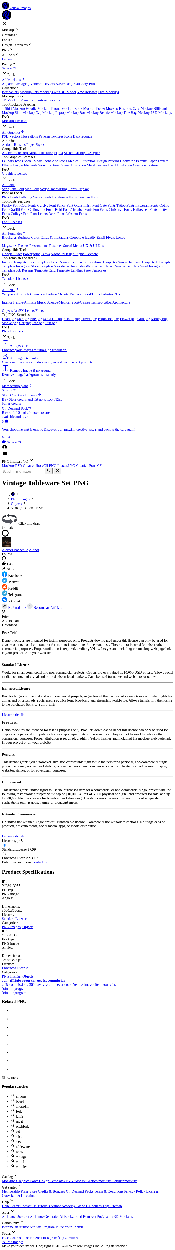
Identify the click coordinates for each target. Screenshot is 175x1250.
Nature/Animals (24, 302)
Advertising (64, 84)
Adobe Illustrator (40, 153)
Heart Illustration (120, 165)
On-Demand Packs (80, 1191)
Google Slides (12, 254)
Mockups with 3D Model (57, 92)
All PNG (8, 290)
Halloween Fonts (145, 209)
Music (41, 302)
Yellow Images (12, 1242)
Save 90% (9, 68)
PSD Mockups (161, 113)
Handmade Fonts (64, 197)
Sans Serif (17, 189)
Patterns (44, 136)
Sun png (51, 323)
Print (92, 84)
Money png (159, 319)
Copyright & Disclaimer (19, 1195)
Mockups (9, 1181)
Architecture (121, 302)
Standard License (14, 919)
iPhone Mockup (61, 108)
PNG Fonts (10, 197)
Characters (37, 294)
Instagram (50, 1238)
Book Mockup (84, 108)
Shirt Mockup (25, 113)
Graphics (23, 1181)
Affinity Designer (87, 153)
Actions (7, 145)
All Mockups (11, 80)
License (7, 59)
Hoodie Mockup (37, 108)
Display (83, 189)
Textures (57, 136)
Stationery (80, 84)
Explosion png (108, 319)
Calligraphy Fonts (41, 209)
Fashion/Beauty (57, 294)
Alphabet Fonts (81, 209)
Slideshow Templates (102, 262)
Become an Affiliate (47, 607)
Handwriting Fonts (63, 189)
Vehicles (36, 84)
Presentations (38, 246)
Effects (7, 165)
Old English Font (86, 205)
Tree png (38, 323)
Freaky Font (10, 205)
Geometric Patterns (133, 161)
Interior (7, 302)
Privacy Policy (135, 1191)
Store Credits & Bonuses (47, 1191)
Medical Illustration (82, 161)
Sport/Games (80, 302)
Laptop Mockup (67, 113)
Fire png (36, 319)
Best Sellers (10, 92)
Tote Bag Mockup (137, 113)
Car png (25, 323)
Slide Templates (39, 262)
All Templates (12, 233)
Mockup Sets (29, 92)
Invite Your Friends (69, 1227)
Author (34, 550)
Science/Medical (58, 302)
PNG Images (11, 927)
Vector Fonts (42, 197)
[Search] (49, 471)
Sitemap (116, 1206)
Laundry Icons (12, 161)
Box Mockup (89, 113)
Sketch (69, 153)
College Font (20, 214)
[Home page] (13, 495)
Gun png (143, 319)
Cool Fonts (28, 205)
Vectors (15, 136)
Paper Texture (158, 161)
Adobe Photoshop (15, 153)
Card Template (59, 270)
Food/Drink (91, 294)
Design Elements (25, 165)
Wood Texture (48, 165)
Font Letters (39, 214)
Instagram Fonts (146, 205)
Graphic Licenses (14, 173)
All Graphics (11, 132)
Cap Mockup (45, 113)
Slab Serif (32, 189)
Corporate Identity (82, 237)
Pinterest (36, 1238)
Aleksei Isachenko (15, 550)
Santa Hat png (53, 319)
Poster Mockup (107, 108)
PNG (70, 1181)
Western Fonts (76, 214)
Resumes (55, 246)
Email (101, 237)
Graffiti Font (18, 209)
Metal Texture (97, 165)
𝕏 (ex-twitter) (68, 1238)
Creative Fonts (88, 197)
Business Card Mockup (136, 108)
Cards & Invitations (55, 237)
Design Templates (52, 1181)
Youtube (23, 1238)
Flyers (110, 237)
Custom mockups (48, 100)
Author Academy (63, 1206)
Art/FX (18, 310)
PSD (5, 136)
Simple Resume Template (136, 262)
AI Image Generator (44, 1216)
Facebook (9, 1238)
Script (44, 189)
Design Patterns (108, 161)
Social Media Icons (37, 161)
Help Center (11, 1206)
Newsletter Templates (69, 266)
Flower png (128, 319)
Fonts (34, 1181)
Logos (120, 237)
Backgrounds (82, 136)
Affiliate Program (43, 1227)
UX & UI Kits (93, 246)
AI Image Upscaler (16, 1216)
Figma (58, 153)
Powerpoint (31, 254)
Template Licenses (15, 278)
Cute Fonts (108, 205)
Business (76, 294)
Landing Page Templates (88, 270)
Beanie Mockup (111, 113)
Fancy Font (65, 205)
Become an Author (16, 1227)
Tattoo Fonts (125, 205)
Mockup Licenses (14, 121)
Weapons (8, 294)
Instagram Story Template (34, 266)
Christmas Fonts (120, 209)
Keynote (91, 254)
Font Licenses (12, 222)
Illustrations (29, 136)
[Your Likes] (4, 442)
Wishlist (80, 1181)
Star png (23, 319)
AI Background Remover (78, 1216)
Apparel (7, 84)
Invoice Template (14, 262)
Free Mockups (108, 92)
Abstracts (22, 294)
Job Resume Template (32, 270)
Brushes (20, 145)
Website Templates (99, 266)
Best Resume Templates (68, 262)
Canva (45, 254)
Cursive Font (46, 205)
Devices (49, 84)
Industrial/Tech (112, 294)
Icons (68, 136)
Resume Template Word (130, 266)
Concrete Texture (145, 165)
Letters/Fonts (34, 310)
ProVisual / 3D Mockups (115, 1216)
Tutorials (44, 1206)
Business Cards (29, 237)
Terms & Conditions (109, 1191)
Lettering (25, 197)
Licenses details (13, 714)
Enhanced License (15, 968)
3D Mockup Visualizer (18, 100)
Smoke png (10, 323)
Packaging (21, 84)
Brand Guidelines (89, 1206)
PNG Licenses (12, 331)
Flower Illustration (72, 165)
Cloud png (72, 319)
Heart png (9, 319)
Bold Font (62, 209)
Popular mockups (124, 1181)
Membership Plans (15, 1191)
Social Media (72, 246)
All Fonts (8, 185)
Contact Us (28, 1206)
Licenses (152, 1191)
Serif (5, 189)
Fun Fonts (100, 209)
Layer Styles (35, 145)
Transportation (101, 302)
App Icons (59, 161)
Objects (7, 310)
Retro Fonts (57, 214)
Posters (23, 246)
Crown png (89, 319)
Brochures (9, 237)
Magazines (9, 246)
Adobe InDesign (63, 254)
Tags (106, 1206)
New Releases (87, 92)
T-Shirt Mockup (13, 108)
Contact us (39, 862)
